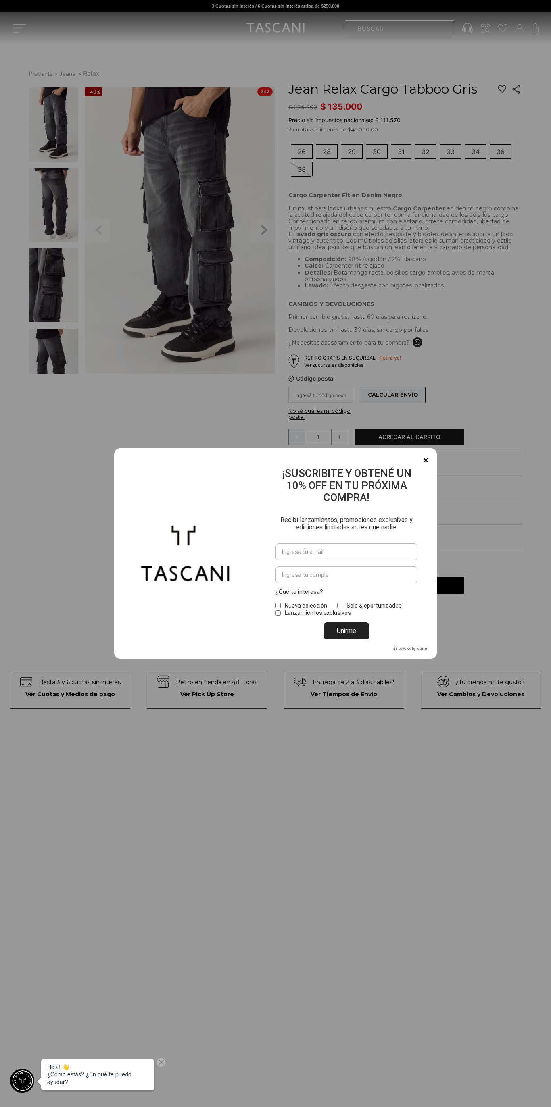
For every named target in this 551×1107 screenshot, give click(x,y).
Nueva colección (306, 605)
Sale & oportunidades (374, 605)
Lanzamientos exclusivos (318, 613)
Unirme (346, 631)
